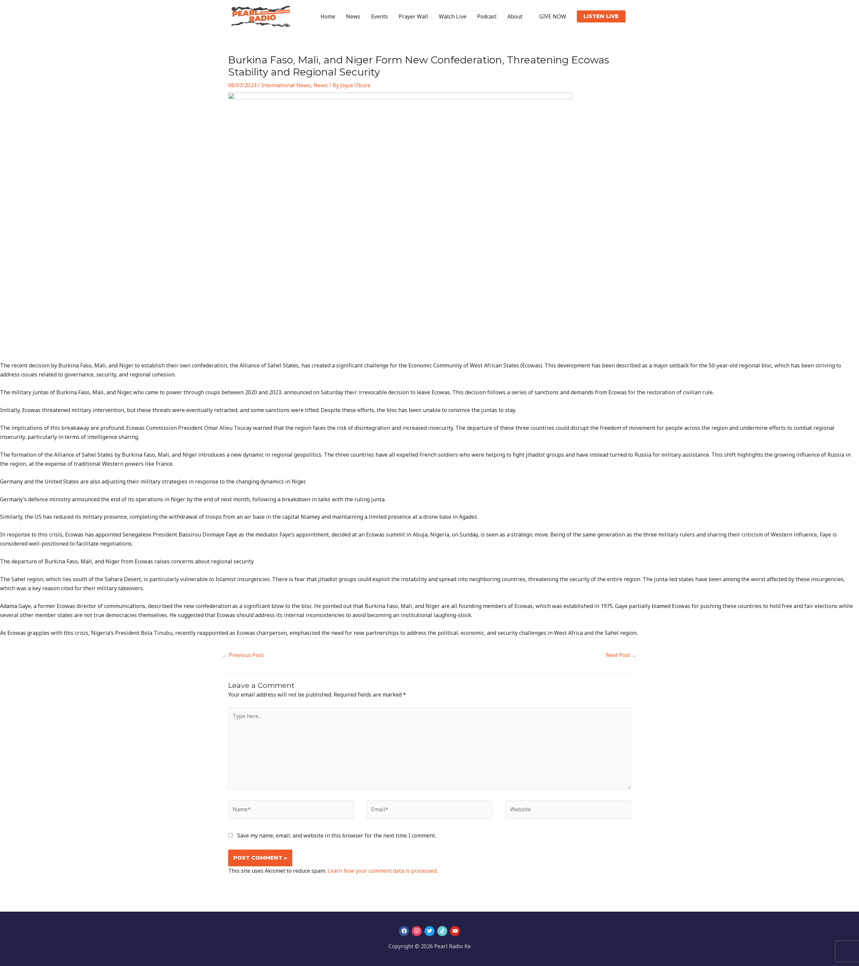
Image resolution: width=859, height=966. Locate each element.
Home (327, 16)
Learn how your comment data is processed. (382, 870)
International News (286, 85)
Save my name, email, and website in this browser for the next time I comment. (336, 835)
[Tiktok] (442, 931)
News (353, 16)
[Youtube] (455, 931)
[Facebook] (404, 931)
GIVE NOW (552, 16)
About (514, 16)
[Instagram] (416, 931)
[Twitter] (429, 931)
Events (379, 16)
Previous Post (242, 655)
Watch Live (452, 16)
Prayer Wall (413, 16)
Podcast (487, 16)
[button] (601, 16)
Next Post (621, 655)
